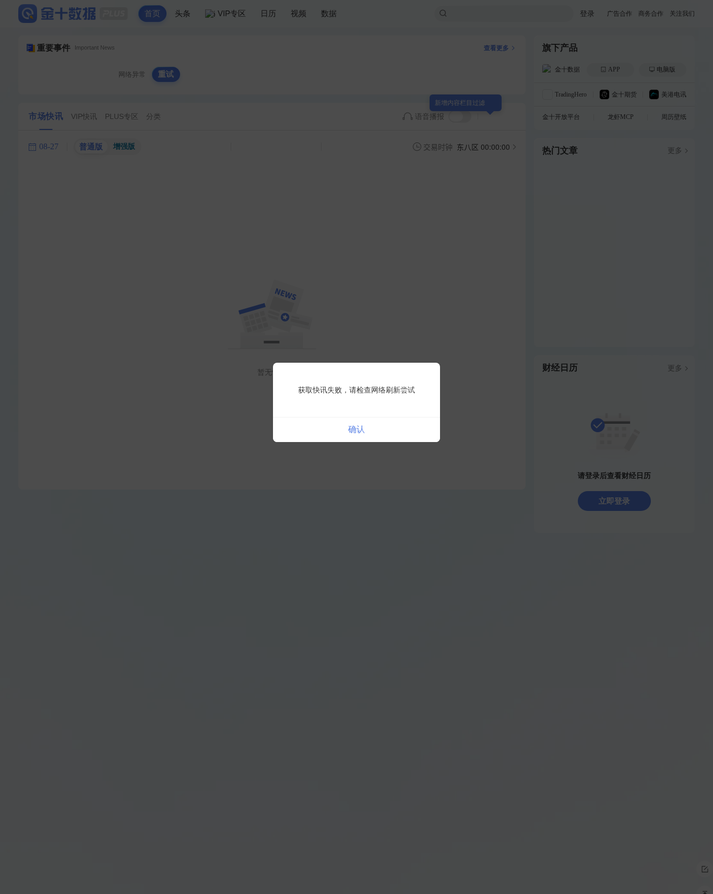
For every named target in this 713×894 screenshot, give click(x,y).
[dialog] (356, 402)
